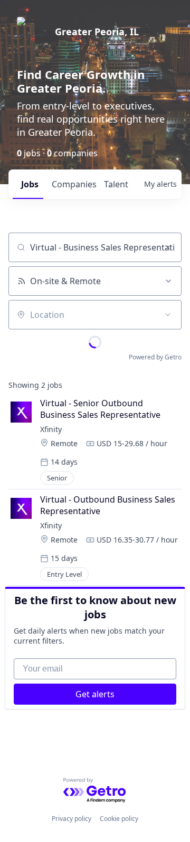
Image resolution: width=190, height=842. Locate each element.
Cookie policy (119, 818)
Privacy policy (71, 818)
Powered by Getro (155, 357)
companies (74, 184)
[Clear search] (167, 247)
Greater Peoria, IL (97, 31)
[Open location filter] (167, 314)
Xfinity (51, 429)
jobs (30, 184)
